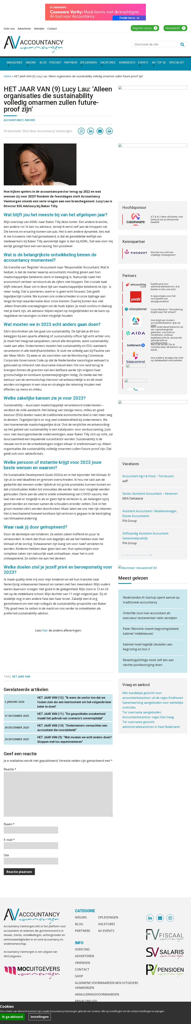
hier (45, 630)
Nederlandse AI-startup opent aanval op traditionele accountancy (151, 599)
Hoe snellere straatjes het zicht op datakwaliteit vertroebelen (167, 347)
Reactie (10, 769)
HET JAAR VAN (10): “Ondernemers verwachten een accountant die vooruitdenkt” (72, 728)
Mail (160, 918)
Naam (9, 824)
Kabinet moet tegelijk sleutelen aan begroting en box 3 (147, 646)
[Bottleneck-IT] (136, 335)
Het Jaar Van (21, 676)
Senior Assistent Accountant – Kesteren (150, 476)
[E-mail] (100, 131)
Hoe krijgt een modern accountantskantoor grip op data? (165, 311)
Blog (79, 924)
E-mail (9, 840)
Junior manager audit (137, 539)
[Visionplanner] (136, 299)
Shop (79, 976)
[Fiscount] (136, 254)
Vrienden (82, 963)
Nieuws (30, 120)
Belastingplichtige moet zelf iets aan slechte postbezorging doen (148, 662)
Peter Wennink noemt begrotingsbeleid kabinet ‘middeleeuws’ (151, 631)
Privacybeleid (86, 1001)
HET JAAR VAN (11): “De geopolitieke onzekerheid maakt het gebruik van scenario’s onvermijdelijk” (71, 716)
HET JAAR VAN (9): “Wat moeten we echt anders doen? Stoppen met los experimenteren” (74, 740)
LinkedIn (150, 918)
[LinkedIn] (90, 131)
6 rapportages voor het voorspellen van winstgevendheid (163, 287)
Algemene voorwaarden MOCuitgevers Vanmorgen (106, 985)
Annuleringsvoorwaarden (97, 994)
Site (6, 855)
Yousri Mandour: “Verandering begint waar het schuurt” (167, 299)
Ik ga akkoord (12, 1017)
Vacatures (106, 924)
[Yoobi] (135, 287)
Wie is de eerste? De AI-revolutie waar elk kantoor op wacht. (166, 335)
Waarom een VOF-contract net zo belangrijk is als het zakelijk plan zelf (167, 384)
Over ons (82, 949)
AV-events (106, 931)
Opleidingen (108, 917)
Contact (82, 969)
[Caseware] (135, 219)
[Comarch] (136, 359)
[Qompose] (136, 372)
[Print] (109, 131)
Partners (82, 931)
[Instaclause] (136, 384)
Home (7, 76)
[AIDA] (136, 323)
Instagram (170, 918)
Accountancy (14, 120)
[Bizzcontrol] (136, 347)
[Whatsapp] (81, 131)
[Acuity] (135, 311)
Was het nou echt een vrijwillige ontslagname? (163, 253)
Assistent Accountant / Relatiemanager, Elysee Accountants (149, 496)
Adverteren (84, 956)
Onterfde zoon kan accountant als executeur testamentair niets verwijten (150, 615)
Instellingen (40, 1017)
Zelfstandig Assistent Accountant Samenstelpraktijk (145, 518)
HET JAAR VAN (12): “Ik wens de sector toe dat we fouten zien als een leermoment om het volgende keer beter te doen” (74, 702)
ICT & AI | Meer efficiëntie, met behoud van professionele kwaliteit (167, 219)
